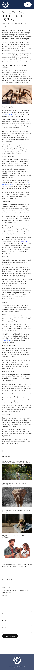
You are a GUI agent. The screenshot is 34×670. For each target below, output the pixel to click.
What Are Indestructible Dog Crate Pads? (25, 565)
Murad (4, 26)
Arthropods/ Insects (17, 23)
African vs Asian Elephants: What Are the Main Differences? (14, 484)
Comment (5, 595)
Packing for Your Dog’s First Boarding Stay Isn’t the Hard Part (16, 511)
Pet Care (28, 23)
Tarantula (5, 451)
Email (4, 621)
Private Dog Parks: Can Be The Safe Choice (9, 565)
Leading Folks (18, 667)
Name (4, 614)
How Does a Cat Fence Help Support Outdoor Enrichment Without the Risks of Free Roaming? (16, 461)
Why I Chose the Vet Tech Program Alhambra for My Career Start (16, 536)
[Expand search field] (28, 4)
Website (4, 627)
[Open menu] (11, 5)
